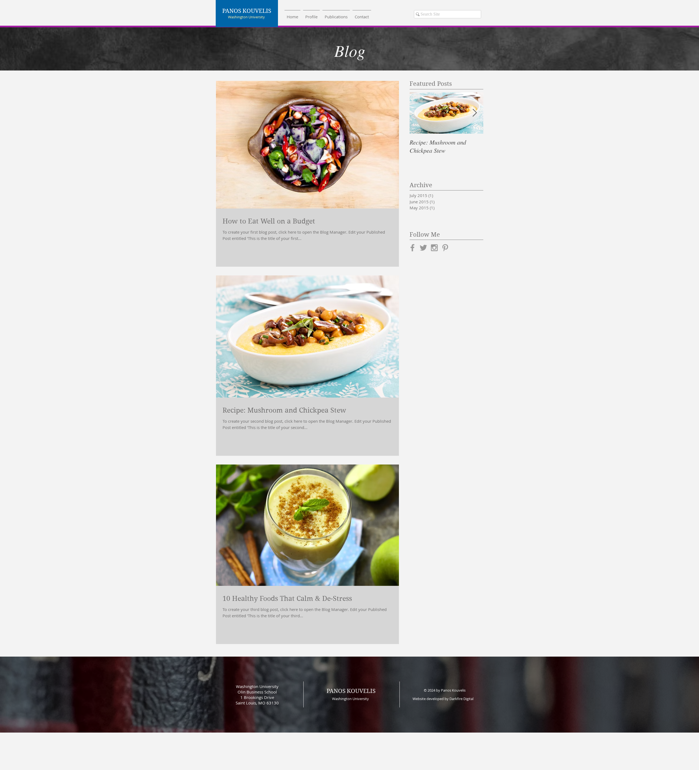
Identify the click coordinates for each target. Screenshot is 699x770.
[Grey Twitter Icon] (423, 247)
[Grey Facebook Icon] (412, 247)
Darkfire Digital (461, 698)
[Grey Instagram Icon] (434, 247)
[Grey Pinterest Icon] (445, 247)
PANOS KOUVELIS (351, 691)
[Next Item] (474, 113)
